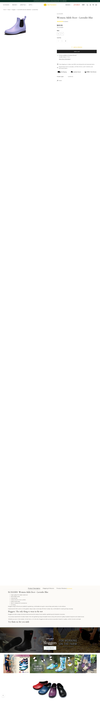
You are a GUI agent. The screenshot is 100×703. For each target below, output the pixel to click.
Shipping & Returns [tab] (48, 588)
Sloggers (14, 9)
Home (4, 9)
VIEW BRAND (50, 648)
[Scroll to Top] (97, 695)
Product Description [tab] (34, 588)
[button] (96, 4)
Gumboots (70, 76)
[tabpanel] (50, 607)
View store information (64, 59)
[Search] (87, 4)
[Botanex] (50, 5)
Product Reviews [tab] (64, 588)
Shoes (9, 9)
